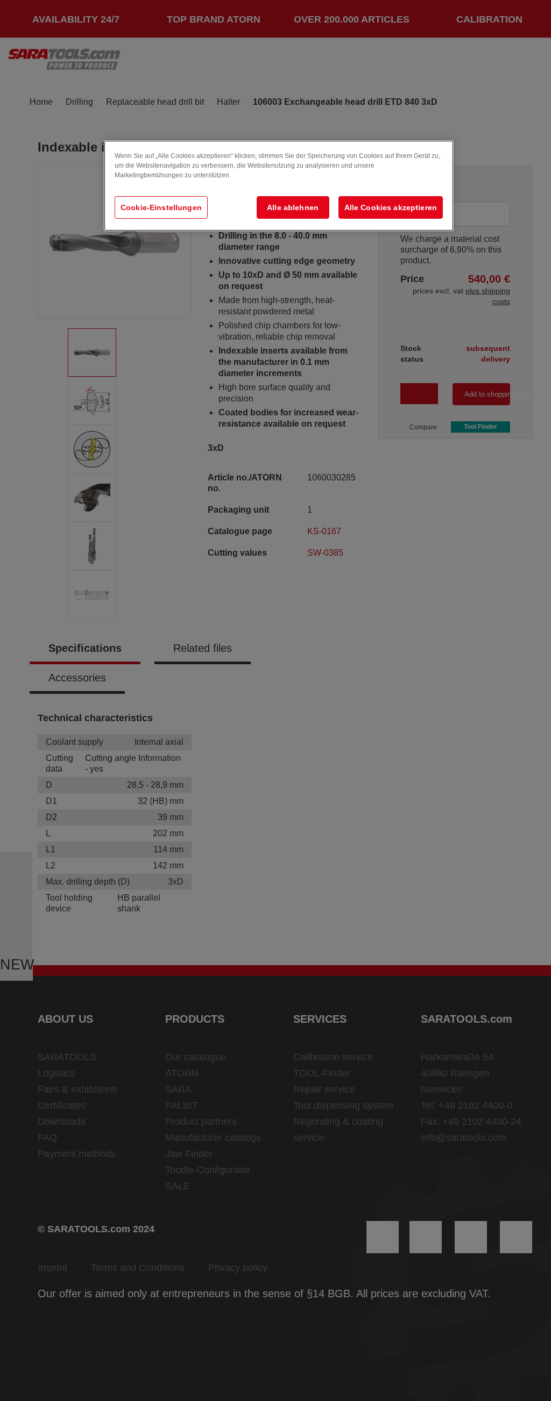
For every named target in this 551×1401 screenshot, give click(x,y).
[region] (279, 185)
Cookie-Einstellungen (161, 207)
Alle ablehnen (293, 207)
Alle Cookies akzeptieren (390, 207)
